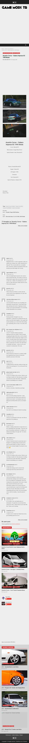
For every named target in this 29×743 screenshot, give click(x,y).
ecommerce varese (10, 498)
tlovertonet (8, 423)
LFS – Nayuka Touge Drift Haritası (11, 211)
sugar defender (9, 272)
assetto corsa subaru (16, 207)
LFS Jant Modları (6, 663)
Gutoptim (8, 313)
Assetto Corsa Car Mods (10, 206)
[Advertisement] (14, 25)
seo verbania (9, 452)
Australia (8, 414)
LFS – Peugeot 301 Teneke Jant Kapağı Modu (14, 678)
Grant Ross (9, 510)
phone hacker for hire (11, 372)
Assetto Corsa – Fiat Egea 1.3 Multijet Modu (14, 560)
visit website (9, 437)
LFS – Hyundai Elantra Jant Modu (14, 657)
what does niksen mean (11, 299)
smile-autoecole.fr (10, 392)
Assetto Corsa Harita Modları (7, 543)
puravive (8, 288)
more (7, 361)
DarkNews (18, 741)
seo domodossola (10, 464)
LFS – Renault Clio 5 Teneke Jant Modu (14, 720)
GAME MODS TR (7, 59)
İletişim (21, 735)
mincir (7, 258)
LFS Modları (12, 663)
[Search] (25, 45)
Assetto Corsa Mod (19, 206)
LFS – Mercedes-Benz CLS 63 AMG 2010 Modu (14, 215)
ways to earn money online (12, 384)
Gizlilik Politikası (15, 735)
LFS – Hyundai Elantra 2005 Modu (14, 699)
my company (9, 473)
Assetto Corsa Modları (7, 207)
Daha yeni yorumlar (22, 225)
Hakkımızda (8, 735)
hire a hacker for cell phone (12, 329)
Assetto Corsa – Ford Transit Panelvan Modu (14, 581)
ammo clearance (10, 406)
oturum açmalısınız (16, 524)
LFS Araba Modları (6, 705)
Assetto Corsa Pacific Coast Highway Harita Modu (14, 537)
